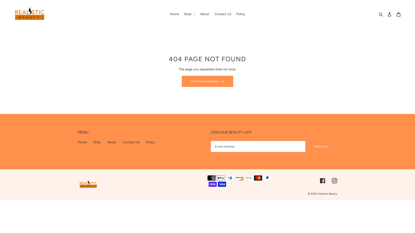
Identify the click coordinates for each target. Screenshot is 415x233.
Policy (150, 142)
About (111, 142)
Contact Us (131, 142)
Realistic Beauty (327, 193)
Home (82, 142)
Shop (97, 142)
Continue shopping (204, 81)
